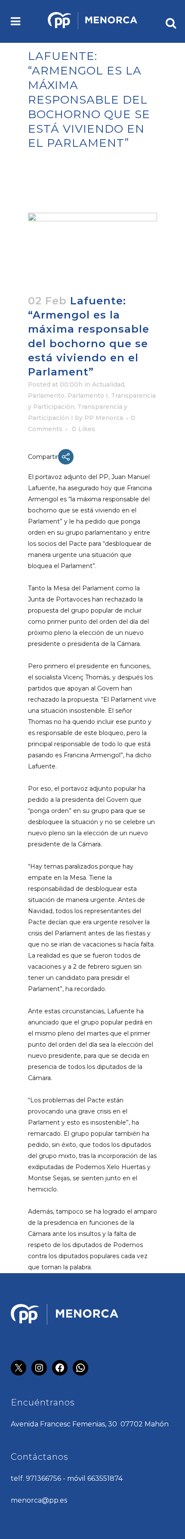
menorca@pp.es (39, 1500)
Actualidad (108, 384)
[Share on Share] (66, 456)
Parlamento (46, 395)
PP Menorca (103, 418)
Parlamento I (88, 395)
